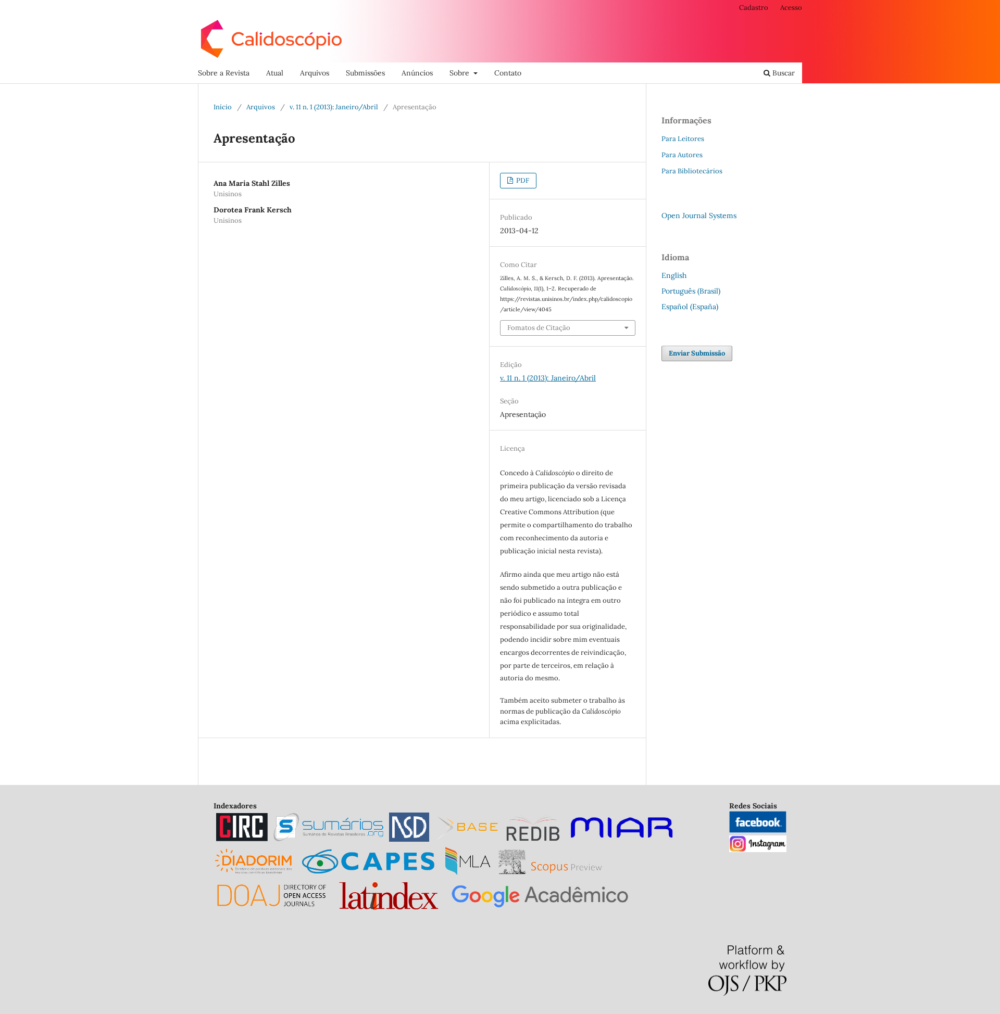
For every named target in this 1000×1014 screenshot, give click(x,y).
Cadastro (753, 7)
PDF (522, 180)
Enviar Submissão (697, 353)
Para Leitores (682, 138)
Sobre (460, 73)
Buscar (782, 73)
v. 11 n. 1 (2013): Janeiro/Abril (334, 107)
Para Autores (682, 154)
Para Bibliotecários (691, 171)
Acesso (791, 7)
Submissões (365, 73)
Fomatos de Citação (538, 327)
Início (223, 107)
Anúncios (417, 73)
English (673, 275)
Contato (507, 73)
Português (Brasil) (690, 291)
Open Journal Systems (698, 215)
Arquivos (314, 73)
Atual (274, 73)
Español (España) (689, 306)
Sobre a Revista (223, 73)
